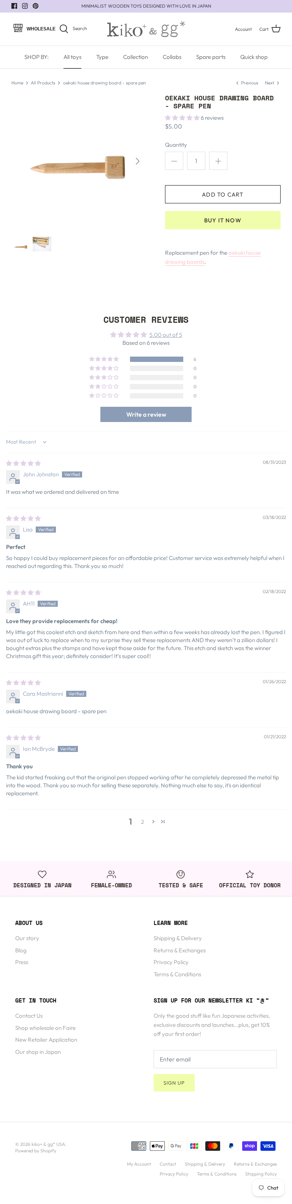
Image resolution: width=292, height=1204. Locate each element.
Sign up (174, 1083)
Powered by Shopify (35, 1150)
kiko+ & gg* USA (48, 1144)
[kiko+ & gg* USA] (146, 29)
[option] (78, 161)
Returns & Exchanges (180, 950)
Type (102, 56)
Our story (27, 938)
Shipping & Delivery (178, 938)
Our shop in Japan (38, 1051)
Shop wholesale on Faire (45, 1027)
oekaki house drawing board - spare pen (104, 83)
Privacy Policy (171, 962)
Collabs (172, 56)
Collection (135, 56)
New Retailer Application (46, 1039)
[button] (183, 117)
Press (21, 962)
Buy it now (222, 220)
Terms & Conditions (177, 974)
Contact (168, 1164)
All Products (43, 83)
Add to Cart (222, 194)
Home (17, 83)
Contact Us (29, 1015)
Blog (21, 950)
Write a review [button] (146, 414)
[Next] (137, 161)
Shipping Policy (261, 1174)
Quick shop (254, 56)
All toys (72, 56)
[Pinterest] (35, 6)
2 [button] (142, 821)
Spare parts (210, 56)
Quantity (176, 144)
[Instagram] (25, 6)
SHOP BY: (36, 56)
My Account (139, 1164)
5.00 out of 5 (165, 334)
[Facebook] (14, 6)
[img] (23, 463)
